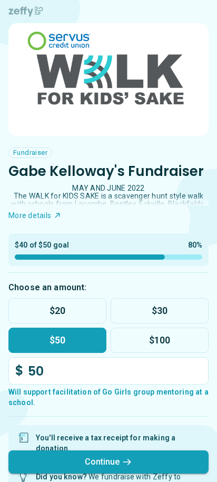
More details (29, 215)
